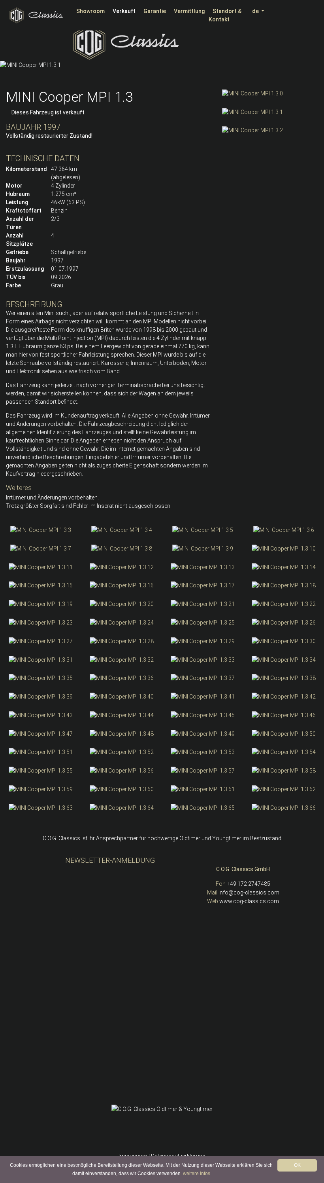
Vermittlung (189, 11)
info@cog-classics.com (249, 892)
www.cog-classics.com (249, 901)
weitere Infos (196, 1173)
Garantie (154, 11)
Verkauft (124, 11)
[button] (8, 65)
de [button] (256, 11)
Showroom (90, 11)
